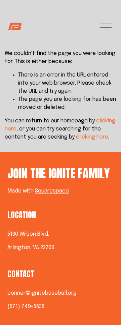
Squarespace (52, 191)
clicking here (92, 137)
